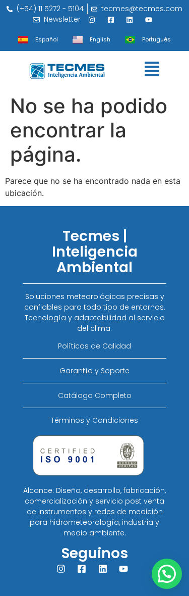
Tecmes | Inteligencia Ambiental (95, 251)
